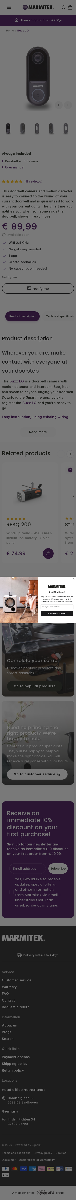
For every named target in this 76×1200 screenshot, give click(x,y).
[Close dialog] (74, 579)
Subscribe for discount (57, 613)
